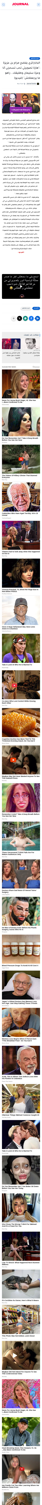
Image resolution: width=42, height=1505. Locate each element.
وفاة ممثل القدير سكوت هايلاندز (31, 354)
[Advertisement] (21, 34)
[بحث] (3, 4)
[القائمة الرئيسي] (38, 4)
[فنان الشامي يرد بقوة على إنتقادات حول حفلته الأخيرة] (11, 344)
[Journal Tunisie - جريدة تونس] (21, 4)
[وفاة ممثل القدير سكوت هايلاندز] (30, 344)
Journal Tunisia (31, 84)
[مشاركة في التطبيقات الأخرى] (13, 318)
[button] (31, 318)
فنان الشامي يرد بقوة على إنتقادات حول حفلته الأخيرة (11, 355)
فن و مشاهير (35, 58)
